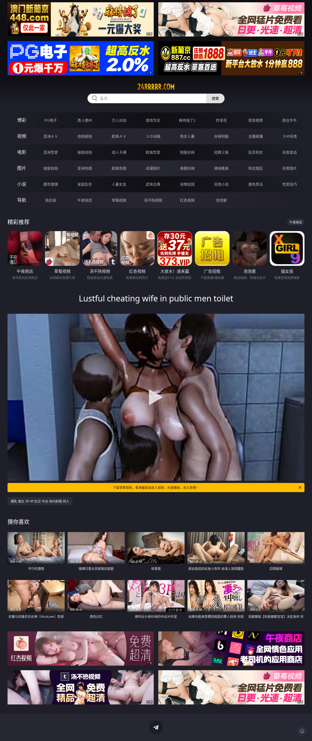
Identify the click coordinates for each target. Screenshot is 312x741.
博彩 (21, 120)
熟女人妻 (187, 136)
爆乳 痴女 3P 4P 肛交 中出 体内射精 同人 (40, 501)
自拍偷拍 (84, 136)
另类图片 (289, 168)
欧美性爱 (153, 152)
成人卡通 (119, 152)
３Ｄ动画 (153, 136)
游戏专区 (153, 120)
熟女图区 (255, 168)
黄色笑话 (255, 184)
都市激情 (50, 184)
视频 (21, 136)
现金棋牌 (255, 120)
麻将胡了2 (187, 120)
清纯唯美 (221, 168)
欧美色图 (119, 168)
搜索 (215, 98)
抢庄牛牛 (289, 120)
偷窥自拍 (50, 168)
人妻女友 (119, 184)
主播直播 (255, 136)
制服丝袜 (187, 152)
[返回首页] (301, 730)
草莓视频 (119, 200)
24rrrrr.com (156, 86)
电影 (21, 152)
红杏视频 (187, 200)
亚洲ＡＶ (50, 136)
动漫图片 (153, 168)
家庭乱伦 (84, 184)
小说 (21, 184)
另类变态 (289, 152)
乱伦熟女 (255, 152)
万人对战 (119, 120)
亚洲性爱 (50, 152)
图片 (21, 168)
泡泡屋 (221, 200)
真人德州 (84, 120)
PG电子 (51, 120)
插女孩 (50, 200)
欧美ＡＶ (119, 136)
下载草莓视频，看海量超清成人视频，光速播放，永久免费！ (156, 487)
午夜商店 (84, 200)
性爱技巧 (289, 184)
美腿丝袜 (187, 168)
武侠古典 (153, 184)
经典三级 (221, 152)
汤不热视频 (153, 200)
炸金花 (221, 120)
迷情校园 (187, 184)
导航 (21, 200)
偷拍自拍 (84, 152)
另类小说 (221, 184)
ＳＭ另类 (289, 136)
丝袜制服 (221, 136)
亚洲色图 (84, 168)
